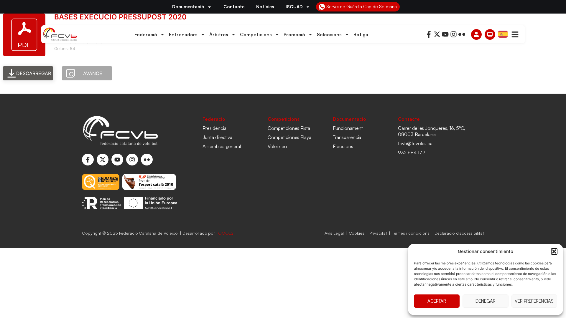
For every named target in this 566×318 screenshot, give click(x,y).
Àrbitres (218, 34)
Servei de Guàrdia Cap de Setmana (361, 6)
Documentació (188, 6)
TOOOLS (224, 233)
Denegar (485, 301)
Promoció (294, 34)
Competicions (256, 34)
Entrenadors (183, 34)
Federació (145, 34)
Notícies (265, 6)
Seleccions (329, 34)
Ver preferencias (534, 301)
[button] (554, 251)
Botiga (360, 34)
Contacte (233, 6)
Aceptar (436, 301)
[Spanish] (503, 34)
